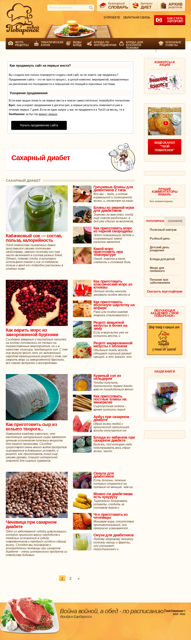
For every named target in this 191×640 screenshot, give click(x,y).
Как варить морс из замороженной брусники (32, 332)
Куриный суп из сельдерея (107, 377)
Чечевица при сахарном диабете (31, 524)
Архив (175, 5)
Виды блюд (77, 44)
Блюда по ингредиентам (105, 44)
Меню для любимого (157, 269)
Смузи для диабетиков (113, 535)
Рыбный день (160, 238)
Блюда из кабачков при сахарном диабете (114, 438)
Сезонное (175, 221)
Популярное (155, 221)
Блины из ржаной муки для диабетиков (113, 209)
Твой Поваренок (174, 610)
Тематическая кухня (52, 44)
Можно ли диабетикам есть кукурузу (113, 495)
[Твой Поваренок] (22, 19)
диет (147, 6)
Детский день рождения (159, 249)
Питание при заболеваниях (160, 281)
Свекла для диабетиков (103, 474)
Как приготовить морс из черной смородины (113, 229)
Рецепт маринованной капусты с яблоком (112, 344)
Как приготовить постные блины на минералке (109, 399)
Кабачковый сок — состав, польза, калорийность (34, 238)
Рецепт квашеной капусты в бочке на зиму (110, 325)
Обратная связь (136, 17)
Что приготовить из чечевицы (110, 515)
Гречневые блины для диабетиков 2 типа (113, 188)
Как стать (175, 20)
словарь (117, 6)
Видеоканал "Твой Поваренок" (164, 146)
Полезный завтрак (163, 229)
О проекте (112, 17)
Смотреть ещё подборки (164, 291)
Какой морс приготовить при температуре (108, 252)
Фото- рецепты (22, 44)
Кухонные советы (173, 44)
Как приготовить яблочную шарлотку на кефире (113, 305)
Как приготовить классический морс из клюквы (112, 284)
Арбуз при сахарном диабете (111, 418)
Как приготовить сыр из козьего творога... (31, 426)
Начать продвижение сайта (39, 125)
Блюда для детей (162, 259)
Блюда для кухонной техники (134, 45)
